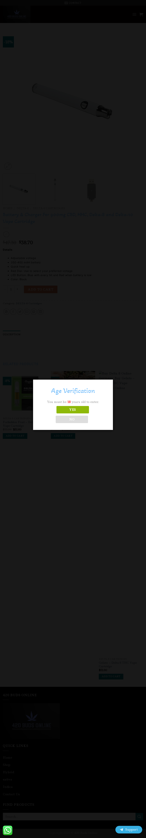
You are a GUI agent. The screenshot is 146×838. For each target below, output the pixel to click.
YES (72, 410)
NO (72, 419)
